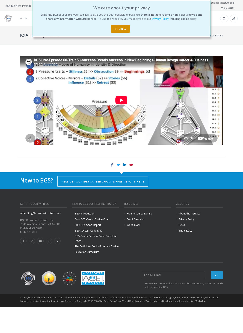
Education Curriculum (87, 252)
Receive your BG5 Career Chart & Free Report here (102, 181)
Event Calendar (135, 219)
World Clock (133, 225)
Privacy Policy (160, 18)
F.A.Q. (182, 225)
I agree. (120, 28)
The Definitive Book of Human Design (97, 246)
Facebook (112, 165)
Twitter (118, 165)
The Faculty (185, 230)
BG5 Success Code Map (88, 230)
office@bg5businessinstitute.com (216, 2)
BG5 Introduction (84, 213)
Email (131, 165)
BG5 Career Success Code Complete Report (96, 238)
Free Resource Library (139, 213)
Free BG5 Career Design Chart (92, 219)
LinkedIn (125, 165)
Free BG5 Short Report (88, 225)
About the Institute (189, 213)
